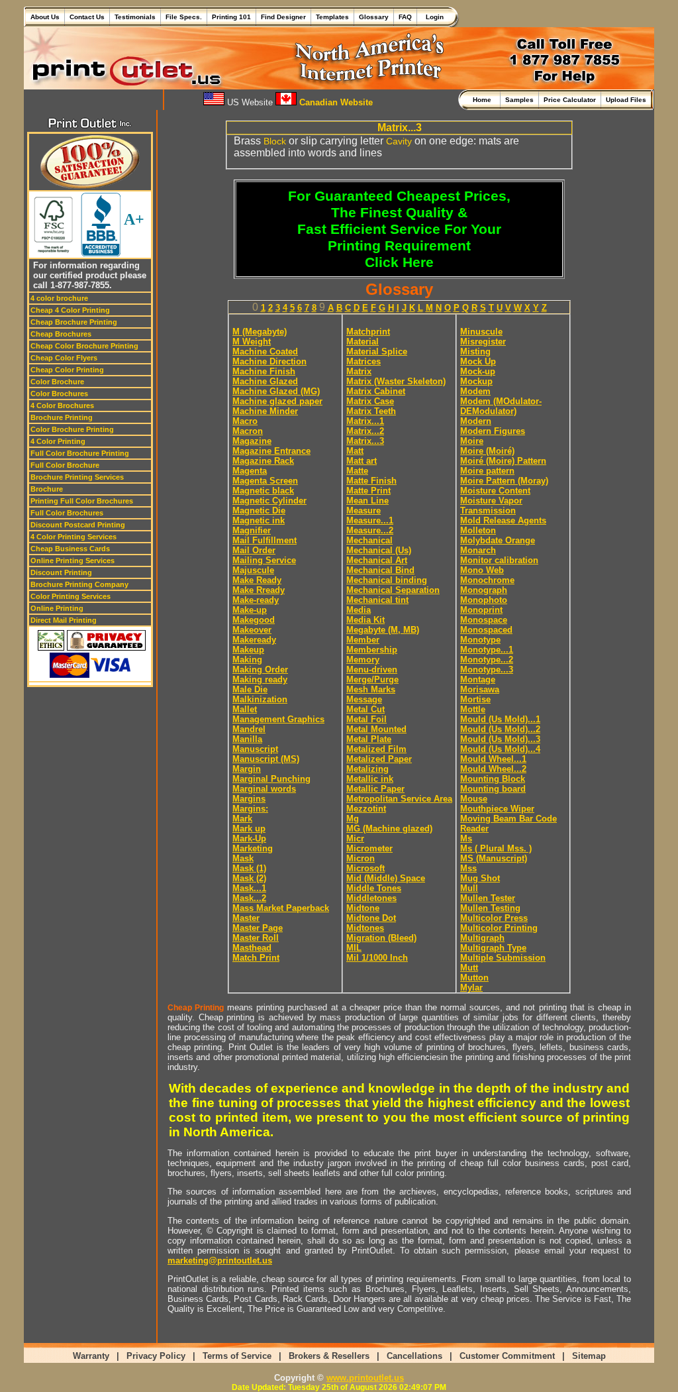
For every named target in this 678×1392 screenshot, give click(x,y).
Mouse (473, 799)
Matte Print (368, 491)
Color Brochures (59, 394)
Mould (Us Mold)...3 (500, 739)
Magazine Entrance (271, 451)
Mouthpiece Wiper (497, 809)
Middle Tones (373, 888)
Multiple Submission (503, 958)
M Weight (251, 342)
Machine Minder (265, 411)
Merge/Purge (372, 679)
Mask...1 (249, 888)
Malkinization (259, 699)
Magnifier (251, 530)
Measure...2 (369, 530)
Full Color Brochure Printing (79, 453)
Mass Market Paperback (280, 908)
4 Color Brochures (62, 405)
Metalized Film (376, 749)
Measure (363, 510)
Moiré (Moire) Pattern (503, 461)
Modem (475, 391)
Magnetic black (263, 491)
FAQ (405, 17)
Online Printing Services (72, 560)
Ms (466, 838)
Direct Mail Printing (63, 620)
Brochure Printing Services (77, 477)
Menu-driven (371, 669)
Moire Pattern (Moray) (504, 481)
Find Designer (283, 17)
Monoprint (481, 610)
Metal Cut (365, 709)
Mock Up (478, 361)
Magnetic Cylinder (269, 501)
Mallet (244, 709)
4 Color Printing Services (73, 537)
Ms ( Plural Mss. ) (496, 848)
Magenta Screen (265, 481)
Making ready (259, 679)
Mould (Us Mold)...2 (500, 729)
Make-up (249, 610)
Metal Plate (368, 739)
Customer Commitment (507, 1356)
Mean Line (367, 501)
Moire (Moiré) (487, 451)
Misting (475, 351)
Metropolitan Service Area (399, 799)
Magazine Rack (263, 461)
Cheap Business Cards (70, 549)
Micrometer (369, 848)
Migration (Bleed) (381, 938)
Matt (354, 451)
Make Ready (256, 580)
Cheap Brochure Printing (73, 322)
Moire (471, 441)
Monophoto (483, 600)
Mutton (474, 978)
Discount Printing (61, 572)
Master (246, 918)
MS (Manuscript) (493, 858)
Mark (242, 819)
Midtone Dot (371, 918)
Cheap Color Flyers (63, 358)
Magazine (251, 441)
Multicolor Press (494, 918)
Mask (243, 858)
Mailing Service (264, 560)
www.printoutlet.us (365, 1378)
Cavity (399, 141)
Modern (475, 421)
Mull (469, 888)
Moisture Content (495, 491)
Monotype (480, 640)
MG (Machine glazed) (389, 828)
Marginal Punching (271, 779)
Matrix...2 (365, 431)
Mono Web (482, 570)
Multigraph (482, 938)
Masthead (251, 948)
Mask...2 (249, 898)
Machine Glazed (265, 381)
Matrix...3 (365, 441)
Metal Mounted (376, 729)
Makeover (251, 630)
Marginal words (264, 789)
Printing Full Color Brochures (81, 501)
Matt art (361, 461)
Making (247, 660)
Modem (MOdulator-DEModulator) (501, 406)
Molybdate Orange (497, 540)
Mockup (476, 381)
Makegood (253, 620)
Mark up (249, 828)
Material (362, 342)
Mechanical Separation (393, 590)
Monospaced (486, 630)
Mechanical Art (376, 560)
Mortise (475, 699)
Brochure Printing (61, 417)
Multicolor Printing (499, 928)
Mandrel (249, 729)
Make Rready (258, 590)
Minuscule (481, 332)
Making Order (260, 669)
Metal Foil (366, 719)
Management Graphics (278, 719)
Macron (247, 431)
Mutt (469, 968)
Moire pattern (487, 471)
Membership (371, 650)
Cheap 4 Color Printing (70, 310)
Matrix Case (370, 401)
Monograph (483, 590)
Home (484, 99)
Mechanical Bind (380, 570)
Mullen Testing (490, 908)
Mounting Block (492, 779)
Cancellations (414, 1356)
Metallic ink (369, 779)
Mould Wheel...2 (493, 769)
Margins (249, 799)
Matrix (358, 371)
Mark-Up (249, 838)
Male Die (249, 689)
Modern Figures (492, 431)
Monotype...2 (486, 660)
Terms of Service (237, 1356)
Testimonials (135, 17)
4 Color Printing (57, 441)
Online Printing (56, 608)
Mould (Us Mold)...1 (500, 719)
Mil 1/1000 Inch (377, 958)
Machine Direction (269, 361)
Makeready (254, 640)
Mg (352, 819)
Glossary (374, 17)
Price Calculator (570, 99)
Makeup (248, 650)
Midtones (365, 928)
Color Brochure (57, 382)
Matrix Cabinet (375, 391)
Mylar (471, 987)
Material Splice (376, 351)
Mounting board (493, 789)
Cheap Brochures (60, 334)
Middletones (371, 898)
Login (433, 17)
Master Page (257, 928)
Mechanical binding (386, 580)
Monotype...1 (486, 650)
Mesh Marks (370, 689)
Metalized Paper (379, 759)
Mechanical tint (377, 600)
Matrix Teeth (371, 411)
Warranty (91, 1356)
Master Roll (255, 938)
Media (358, 610)
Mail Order (253, 550)
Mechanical (369, 540)
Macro (245, 421)
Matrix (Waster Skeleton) (396, 381)
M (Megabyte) (259, 332)
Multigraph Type (493, 948)
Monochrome (487, 580)
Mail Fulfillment (264, 540)
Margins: (250, 809)
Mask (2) (249, 878)
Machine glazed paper (277, 401)
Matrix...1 (365, 421)
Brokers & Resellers (329, 1356)
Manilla (247, 739)
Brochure (46, 489)
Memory (362, 660)
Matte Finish (371, 481)
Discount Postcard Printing (77, 525)
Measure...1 (369, 520)
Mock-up (477, 371)
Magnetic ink (258, 520)
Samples (519, 99)
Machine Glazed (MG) (276, 391)
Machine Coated (265, 351)
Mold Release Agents (503, 520)
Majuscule (253, 570)
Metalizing (367, 769)
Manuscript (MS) (265, 759)
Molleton (478, 530)
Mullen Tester (487, 898)
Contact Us (87, 17)
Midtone (362, 908)
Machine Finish (263, 371)
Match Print (255, 958)
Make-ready (255, 600)
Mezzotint (366, 809)
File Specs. (184, 17)
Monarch (478, 550)
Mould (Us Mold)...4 (500, 749)
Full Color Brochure (64, 465)
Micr (355, 838)
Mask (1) (249, 868)
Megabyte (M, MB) (382, 630)
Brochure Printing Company (79, 584)
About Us (45, 17)
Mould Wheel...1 (493, 759)
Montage (477, 679)
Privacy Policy (155, 1356)
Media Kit (365, 620)
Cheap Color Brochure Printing (84, 346)
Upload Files (626, 99)
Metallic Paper (375, 789)
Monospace (483, 620)
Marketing (252, 848)
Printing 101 (231, 17)
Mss (468, 868)
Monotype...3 (486, 669)
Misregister (483, 342)
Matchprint (368, 332)
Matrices (363, 361)
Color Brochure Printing (72, 429)
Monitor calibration (499, 560)
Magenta (249, 471)
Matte (357, 471)
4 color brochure (59, 298)
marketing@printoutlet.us (220, 1260)
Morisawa (479, 689)
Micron (360, 858)
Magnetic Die (258, 510)
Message (364, 699)
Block (275, 141)
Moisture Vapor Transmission (491, 505)
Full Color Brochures (66, 513)
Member (362, 640)
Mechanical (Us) (378, 550)
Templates (332, 17)
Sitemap (589, 1356)
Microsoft (365, 868)
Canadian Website (335, 102)
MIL (354, 948)
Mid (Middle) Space (385, 878)
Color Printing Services (70, 596)
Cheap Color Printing (67, 370)
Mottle (472, 709)
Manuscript (255, 749)
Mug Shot (480, 878)
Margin (246, 769)
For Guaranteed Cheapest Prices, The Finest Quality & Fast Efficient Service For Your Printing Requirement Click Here (399, 229)
